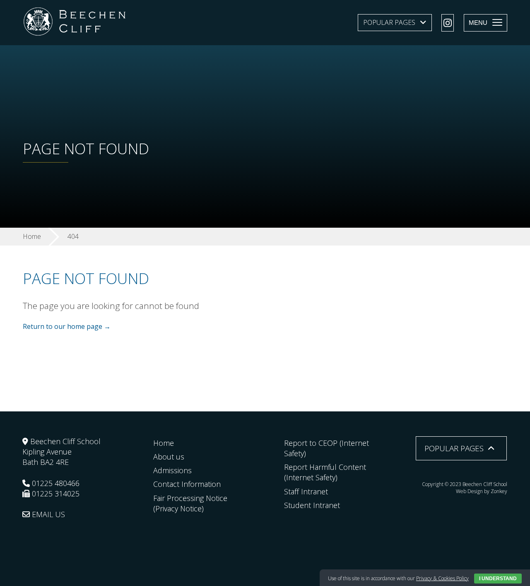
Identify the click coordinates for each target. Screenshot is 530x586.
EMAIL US (47, 514)
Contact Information (187, 484)
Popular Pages (389, 22)
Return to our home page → (67, 326)
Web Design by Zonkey (481, 491)
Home (163, 443)
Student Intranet (312, 505)
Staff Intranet (306, 491)
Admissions (172, 470)
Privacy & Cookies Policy (442, 578)
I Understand (498, 578)
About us (168, 457)
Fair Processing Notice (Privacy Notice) (190, 503)
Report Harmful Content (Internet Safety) (325, 472)
